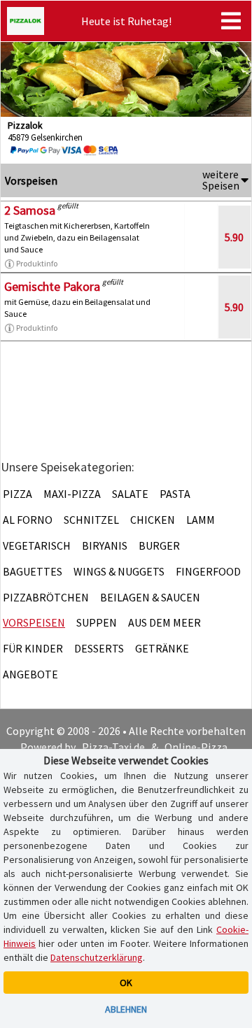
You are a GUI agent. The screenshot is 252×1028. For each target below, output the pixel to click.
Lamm (200, 520)
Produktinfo (36, 263)
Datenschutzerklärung (96, 957)
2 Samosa (29, 210)
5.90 (234, 237)
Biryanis (104, 545)
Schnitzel (91, 520)
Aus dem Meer (164, 622)
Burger (159, 545)
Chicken (152, 520)
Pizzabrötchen (46, 597)
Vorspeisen (34, 622)
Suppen (96, 622)
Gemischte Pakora (52, 286)
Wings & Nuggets (119, 571)
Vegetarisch (37, 545)
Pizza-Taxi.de (113, 747)
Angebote (30, 674)
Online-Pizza (195, 747)
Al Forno (27, 520)
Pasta (175, 494)
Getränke (162, 648)
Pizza (17, 494)
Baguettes (32, 571)
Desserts (99, 648)
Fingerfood (208, 571)
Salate (130, 494)
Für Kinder (33, 648)
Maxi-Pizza (72, 494)
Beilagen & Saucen (150, 597)
